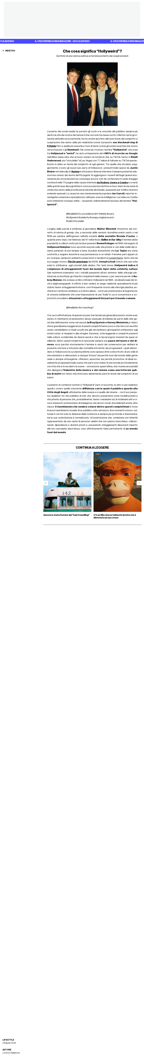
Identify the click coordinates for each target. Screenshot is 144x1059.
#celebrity (84, 217)
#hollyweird (72, 217)
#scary (110, 214)
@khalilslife (72, 214)
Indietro (10, 51)
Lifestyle (8, 1040)
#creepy (94, 217)
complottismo (116, 258)
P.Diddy (51, 146)
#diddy (102, 214)
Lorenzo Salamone (11, 1053)
